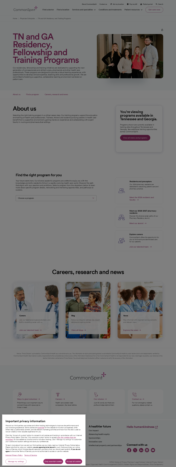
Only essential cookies (53, 461)
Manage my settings (16, 461)
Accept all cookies (74, 461)
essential (41, 428)
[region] (44, 440)
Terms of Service (30, 455)
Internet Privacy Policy (14, 455)
